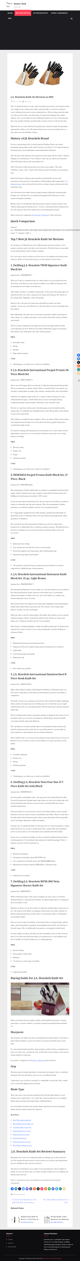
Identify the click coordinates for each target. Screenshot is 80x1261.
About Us (11, 1243)
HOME (10, 13)
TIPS (9, 18)
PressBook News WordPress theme (52, 1258)
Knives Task (20, 3)
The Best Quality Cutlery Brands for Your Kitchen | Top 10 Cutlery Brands (59, 1218)
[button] (12, 1188)
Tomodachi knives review (22, 1131)
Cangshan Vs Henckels (41, 215)
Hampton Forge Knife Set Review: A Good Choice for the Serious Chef (30, 1218)
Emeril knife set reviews (21, 1134)
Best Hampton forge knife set (23, 1124)
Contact (10, 1239)
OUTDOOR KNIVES (40, 13)
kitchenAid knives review (22, 1142)
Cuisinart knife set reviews (22, 1127)
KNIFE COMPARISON (59, 13)
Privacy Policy (12, 1247)
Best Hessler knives (20, 1138)
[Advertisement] (40, 36)
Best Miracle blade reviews (22, 1145)
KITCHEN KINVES (23, 13)
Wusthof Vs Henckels (37, 1060)
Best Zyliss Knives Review (22, 1120)
